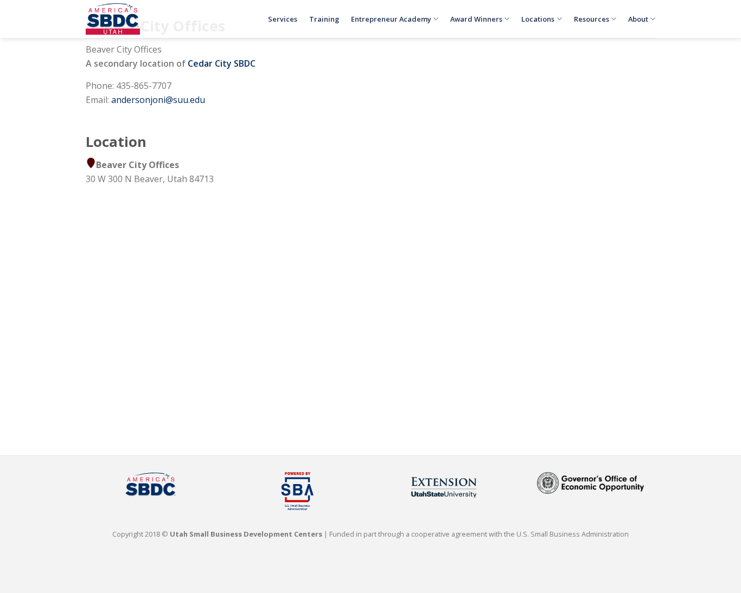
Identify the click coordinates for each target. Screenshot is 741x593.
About (638, 19)
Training (324, 19)
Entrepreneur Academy (391, 19)
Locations (537, 19)
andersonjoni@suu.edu (158, 100)
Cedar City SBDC (221, 63)
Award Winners (476, 19)
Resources (591, 19)
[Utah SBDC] (113, 19)
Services (282, 19)
